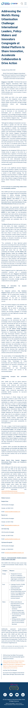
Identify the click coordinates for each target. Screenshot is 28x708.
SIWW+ (14, 3)
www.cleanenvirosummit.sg (17, 492)
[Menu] (25, 3)
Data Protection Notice (18, 704)
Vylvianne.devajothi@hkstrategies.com (14, 552)
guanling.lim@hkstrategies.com (12, 539)
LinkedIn (23, 693)
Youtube (17, 693)
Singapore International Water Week (5, 3)
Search (3, 0)
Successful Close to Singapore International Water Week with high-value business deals (13, 673)
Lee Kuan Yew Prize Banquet (10, 670)
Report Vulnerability (10, 703)
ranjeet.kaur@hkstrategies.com (12, 511)
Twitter (11, 693)
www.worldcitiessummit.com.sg (9, 491)
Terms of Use (19, 703)
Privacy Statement (8, 704)
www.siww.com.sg (5, 492)
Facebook (5, 693)
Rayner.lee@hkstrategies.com (12, 525)
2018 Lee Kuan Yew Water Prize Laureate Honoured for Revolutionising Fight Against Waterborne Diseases (13, 656)
